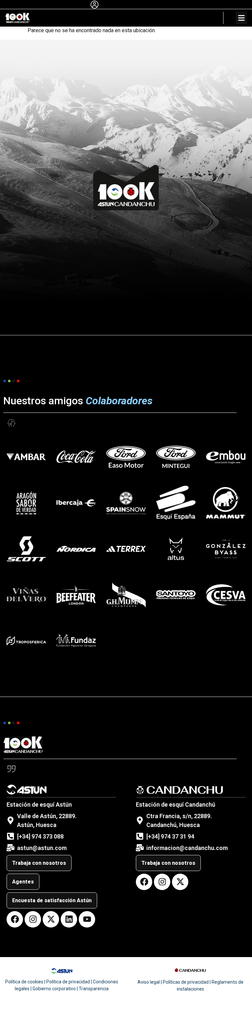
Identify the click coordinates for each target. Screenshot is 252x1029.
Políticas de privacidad (186, 982)
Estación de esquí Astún (39, 804)
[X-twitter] (51, 919)
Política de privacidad (68, 981)
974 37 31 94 (177, 836)
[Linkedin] (69, 919)
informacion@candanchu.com (187, 847)
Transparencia (94, 988)
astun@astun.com (42, 847)
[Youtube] (87, 919)
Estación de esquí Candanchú (175, 804)
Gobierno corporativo (54, 988)
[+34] (153, 836)
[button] (241, 18)
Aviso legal (148, 982)
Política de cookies (24, 981)
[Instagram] (33, 919)
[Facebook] (15, 919)
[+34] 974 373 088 (40, 836)
